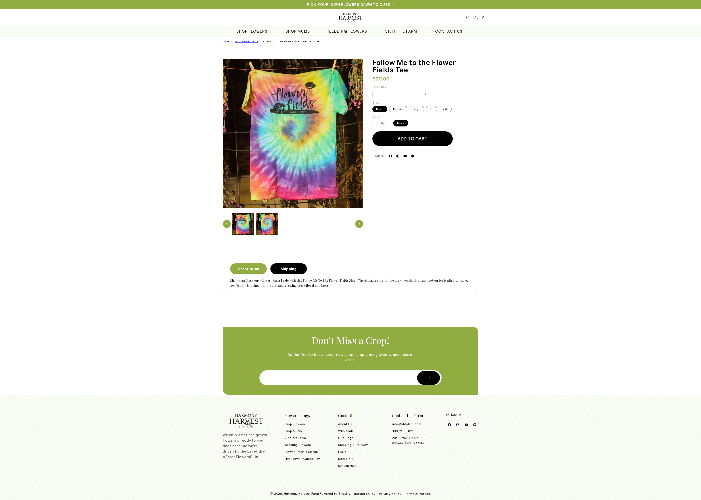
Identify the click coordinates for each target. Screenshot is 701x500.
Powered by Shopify (335, 493)
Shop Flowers (294, 424)
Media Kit (345, 459)
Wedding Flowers (297, 445)
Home (226, 41)
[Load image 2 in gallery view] (267, 224)
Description (248, 269)
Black (400, 123)
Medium (398, 109)
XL (431, 109)
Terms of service (418, 494)
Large (416, 109)
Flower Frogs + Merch (301, 452)
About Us (345, 424)
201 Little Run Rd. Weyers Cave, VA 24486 (410, 440)
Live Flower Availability (302, 459)
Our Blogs (345, 438)
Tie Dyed (383, 123)
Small (380, 109)
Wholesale (346, 431)
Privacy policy (390, 494)
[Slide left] (227, 224)
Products (268, 41)
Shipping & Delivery (353, 445)
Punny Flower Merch (246, 41)
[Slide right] (359, 224)
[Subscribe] (428, 378)
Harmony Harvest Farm (301, 493)
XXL (445, 109)
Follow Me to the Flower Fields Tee (300, 41)
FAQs (342, 452)
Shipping (289, 269)
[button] (468, 18)
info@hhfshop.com (406, 424)
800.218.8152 (402, 431)
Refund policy (365, 494)
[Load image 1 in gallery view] (243, 224)
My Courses (347, 466)
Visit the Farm (295, 438)
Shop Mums (293, 431)
